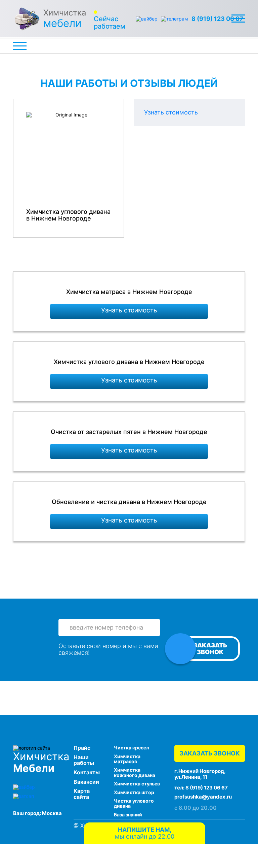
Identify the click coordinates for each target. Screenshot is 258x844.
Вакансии (86, 781)
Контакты (87, 772)
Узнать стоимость (171, 112)
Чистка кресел (131, 747)
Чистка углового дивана (134, 803)
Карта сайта (82, 793)
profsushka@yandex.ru (203, 797)
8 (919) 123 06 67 (217, 18)
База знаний (128, 814)
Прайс (82, 747)
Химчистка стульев (137, 783)
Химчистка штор (134, 792)
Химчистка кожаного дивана (134, 772)
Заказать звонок (210, 648)
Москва (52, 813)
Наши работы (84, 760)
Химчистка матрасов (127, 758)
